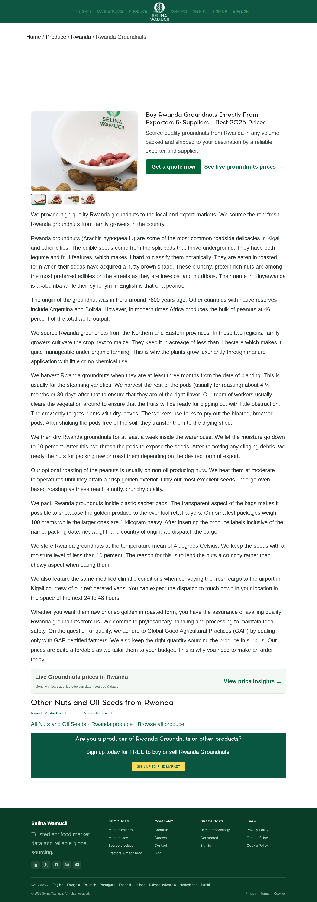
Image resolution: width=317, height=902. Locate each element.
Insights (82, 11)
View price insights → (253, 681)
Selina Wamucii (49, 823)
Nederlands (188, 885)
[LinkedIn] (35, 865)
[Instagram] (67, 865)
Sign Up (219, 11)
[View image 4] (88, 199)
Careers (161, 838)
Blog (158, 853)
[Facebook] (56, 865)
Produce (138, 11)
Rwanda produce (112, 724)
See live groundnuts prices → (243, 166)
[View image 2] (55, 199)
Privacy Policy (257, 830)
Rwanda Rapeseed (97, 713)
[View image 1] (38, 199)
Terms (265, 893)
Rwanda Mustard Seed (48, 713)
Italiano (140, 885)
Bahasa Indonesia (162, 885)
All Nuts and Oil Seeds (58, 724)
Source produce (121, 845)
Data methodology (215, 830)
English (241, 11)
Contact (179, 11)
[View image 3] (71, 199)
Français (73, 885)
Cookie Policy (257, 845)
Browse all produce (161, 724)
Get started (209, 838)
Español (125, 885)
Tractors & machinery (125, 853)
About (159, 11)
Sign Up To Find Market (158, 766)
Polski (205, 885)
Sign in (206, 845)
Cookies (280, 893)
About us (162, 830)
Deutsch (90, 885)
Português (107, 885)
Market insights (121, 830)
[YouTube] (77, 865)
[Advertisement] (159, 76)
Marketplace (110, 11)
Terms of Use (257, 838)
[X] (46, 865)
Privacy (251, 893)
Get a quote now (173, 166)
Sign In (200, 11)
